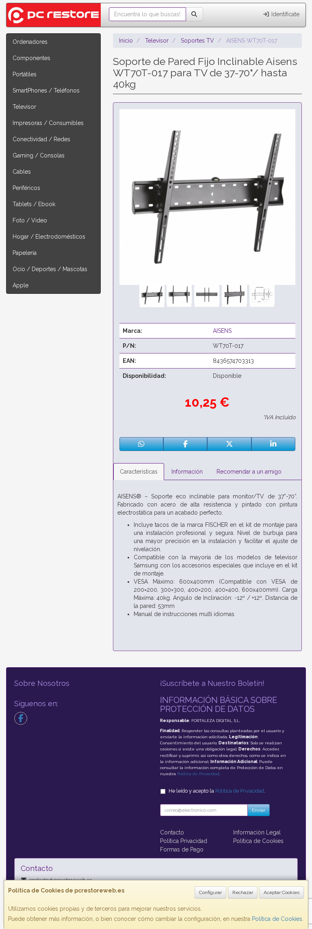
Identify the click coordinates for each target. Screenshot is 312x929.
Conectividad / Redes (41, 139)
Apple (20, 285)
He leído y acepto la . (217, 791)
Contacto (172, 832)
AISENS (222, 331)
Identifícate (284, 14)
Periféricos (26, 188)
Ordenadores (30, 42)
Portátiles (25, 74)
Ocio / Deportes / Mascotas (50, 269)
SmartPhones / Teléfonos (46, 90)
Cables (22, 171)
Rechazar (242, 892)
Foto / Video (30, 220)
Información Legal (257, 832)
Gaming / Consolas (39, 155)
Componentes (31, 58)
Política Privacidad (183, 841)
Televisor (24, 106)
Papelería (25, 253)
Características (139, 471)
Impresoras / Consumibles (48, 123)
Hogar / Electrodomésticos (49, 236)
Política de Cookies (277, 919)
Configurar (210, 892)
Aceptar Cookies (281, 892)
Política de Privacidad (198, 774)
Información (187, 471)
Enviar (258, 810)
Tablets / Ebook (34, 204)
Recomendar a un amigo (249, 471)
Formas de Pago (182, 849)
